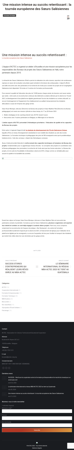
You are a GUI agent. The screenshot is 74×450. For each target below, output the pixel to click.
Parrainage (5, 310)
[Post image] (4, 378)
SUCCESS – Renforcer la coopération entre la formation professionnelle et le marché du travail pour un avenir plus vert (39, 379)
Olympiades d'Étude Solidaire (11, 307)
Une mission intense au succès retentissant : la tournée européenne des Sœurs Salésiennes (36, 393)
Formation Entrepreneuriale (10, 293)
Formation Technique (9, 15)
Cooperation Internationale (10, 290)
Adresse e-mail (7, 408)
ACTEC (4, 287)
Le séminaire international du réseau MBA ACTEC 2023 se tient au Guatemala (31, 386)
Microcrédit (5, 302)
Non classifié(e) (6, 304)
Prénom (4, 415)
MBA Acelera (6, 299)
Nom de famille (6, 422)
